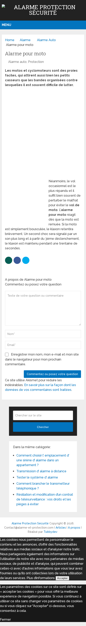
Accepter (62, 578)
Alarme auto (17, 62)
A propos (74, 527)
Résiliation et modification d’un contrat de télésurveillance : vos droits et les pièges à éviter (44, 499)
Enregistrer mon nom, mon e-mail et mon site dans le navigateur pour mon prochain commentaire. (42, 359)
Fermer (5, 619)
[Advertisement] (43, 134)
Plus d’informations (41, 578)
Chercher (43, 427)
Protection (36, 62)
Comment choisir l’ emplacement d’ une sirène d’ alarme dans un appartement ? (42, 460)
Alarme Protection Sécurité (30, 523)
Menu (6, 25)
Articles (61, 527)
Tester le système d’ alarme (37, 477)
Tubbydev (50, 531)
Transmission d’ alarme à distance (41, 471)
